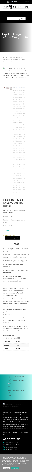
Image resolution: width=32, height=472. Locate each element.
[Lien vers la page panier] (7, 2)
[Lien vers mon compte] (5, 2)
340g (18, 348)
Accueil (5, 57)
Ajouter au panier (13, 238)
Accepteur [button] (15, 468)
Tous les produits (14, 57)
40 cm (18, 345)
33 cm (18, 341)
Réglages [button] (6, 468)
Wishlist (26, 1)
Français (18, 1)
